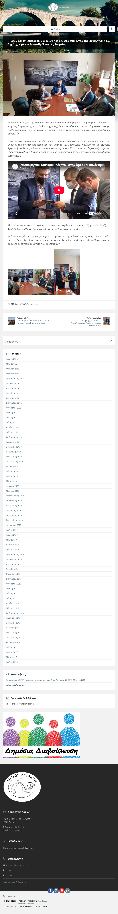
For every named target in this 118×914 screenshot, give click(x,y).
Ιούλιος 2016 (12, 662)
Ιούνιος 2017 (12, 652)
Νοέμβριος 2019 (13, 510)
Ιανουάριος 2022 (14, 383)
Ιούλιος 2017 (12, 647)
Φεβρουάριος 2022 (15, 378)
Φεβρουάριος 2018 (15, 613)
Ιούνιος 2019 (12, 534)
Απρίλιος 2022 (12, 368)
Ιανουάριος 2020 (14, 500)
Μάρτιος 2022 (12, 373)
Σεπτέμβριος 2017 (14, 637)
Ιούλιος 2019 (12, 530)
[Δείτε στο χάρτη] (112, 29)
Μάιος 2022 (11, 363)
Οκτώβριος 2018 (14, 573)
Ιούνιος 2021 (12, 417)
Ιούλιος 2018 (12, 588)
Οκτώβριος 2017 (14, 632)
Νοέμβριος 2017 (13, 627)
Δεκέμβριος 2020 (14, 446)
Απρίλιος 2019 (12, 544)
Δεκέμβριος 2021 (14, 388)
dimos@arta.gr (15, 830)
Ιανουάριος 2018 (14, 617)
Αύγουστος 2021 (13, 407)
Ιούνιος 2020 (12, 476)
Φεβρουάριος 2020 (15, 495)
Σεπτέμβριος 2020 (14, 461)
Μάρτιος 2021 (12, 432)
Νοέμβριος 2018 (13, 569)
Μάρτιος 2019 (12, 549)
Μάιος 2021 (11, 422)
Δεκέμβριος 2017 (14, 622)
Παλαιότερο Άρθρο (94, 318)
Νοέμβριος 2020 (13, 451)
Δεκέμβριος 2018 (14, 564)
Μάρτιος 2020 (12, 491)
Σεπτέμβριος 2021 (14, 402)
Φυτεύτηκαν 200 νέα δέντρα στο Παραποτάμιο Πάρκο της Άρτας (33, 321)
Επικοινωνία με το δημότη (18, 865)
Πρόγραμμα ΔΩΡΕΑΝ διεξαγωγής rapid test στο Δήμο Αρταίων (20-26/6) (39, 680)
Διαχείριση (10, 896)
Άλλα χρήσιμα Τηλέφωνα (14, 882)
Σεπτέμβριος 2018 (14, 578)
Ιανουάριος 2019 (14, 559)
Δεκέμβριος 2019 (14, 505)
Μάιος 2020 (11, 481)
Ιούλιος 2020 (12, 471)
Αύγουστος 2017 (13, 642)
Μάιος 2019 (11, 539)
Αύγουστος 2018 (13, 583)
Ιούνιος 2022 (12, 358)
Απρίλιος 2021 (12, 427)
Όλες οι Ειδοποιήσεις (17, 685)
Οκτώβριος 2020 (14, 456)
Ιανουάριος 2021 (14, 442)
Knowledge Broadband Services (32, 902)
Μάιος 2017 (11, 657)
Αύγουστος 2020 (13, 466)
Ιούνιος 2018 (12, 593)
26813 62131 (11, 875)
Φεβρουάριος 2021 (15, 437)
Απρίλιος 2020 (12, 486)
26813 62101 (19, 827)
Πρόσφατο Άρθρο (23, 318)
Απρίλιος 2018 (12, 603)
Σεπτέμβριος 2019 (14, 520)
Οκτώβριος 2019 (14, 515)
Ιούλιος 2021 (12, 412)
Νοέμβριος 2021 (13, 393)
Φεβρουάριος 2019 (15, 554)
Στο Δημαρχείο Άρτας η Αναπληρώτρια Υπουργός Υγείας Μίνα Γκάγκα (86, 323)
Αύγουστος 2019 (13, 525)
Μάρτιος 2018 (12, 608)
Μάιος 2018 (11, 598)
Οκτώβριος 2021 (14, 398)
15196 (8, 870)
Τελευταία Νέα (31, 304)
